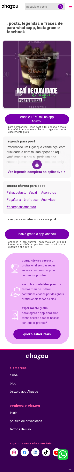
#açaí (33, 192)
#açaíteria (14, 200)
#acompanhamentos (21, 207)
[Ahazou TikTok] (46, 452)
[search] (60, 6)
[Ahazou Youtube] (57, 452)
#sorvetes (48, 192)
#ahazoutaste (17, 192)
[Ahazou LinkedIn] (35, 452)
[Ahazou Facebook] (25, 452)
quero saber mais (37, 334)
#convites (48, 200)
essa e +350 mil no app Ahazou (37, 119)
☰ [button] (70, 6)
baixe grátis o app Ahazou (37, 234)
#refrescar (31, 200)
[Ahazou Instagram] (14, 452)
